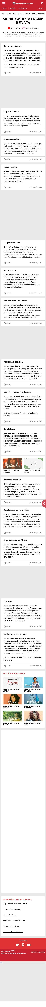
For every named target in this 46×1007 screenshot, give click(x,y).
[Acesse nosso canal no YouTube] (29, 945)
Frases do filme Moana (11, 909)
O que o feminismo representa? (15, 904)
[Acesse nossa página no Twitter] (17, 945)
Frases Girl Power (9, 915)
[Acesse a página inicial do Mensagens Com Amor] (23, 3)
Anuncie (41, 952)
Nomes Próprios (38, 14)
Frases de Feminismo (11, 926)
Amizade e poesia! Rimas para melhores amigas (21, 414)
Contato (34, 952)
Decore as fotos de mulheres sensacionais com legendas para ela (21, 66)
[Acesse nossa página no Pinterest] (23, 945)
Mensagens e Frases (21, 14)
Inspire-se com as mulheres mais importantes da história (22, 659)
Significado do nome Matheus (14, 920)
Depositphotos (21, 953)
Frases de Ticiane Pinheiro (13, 932)
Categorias (6, 14)
